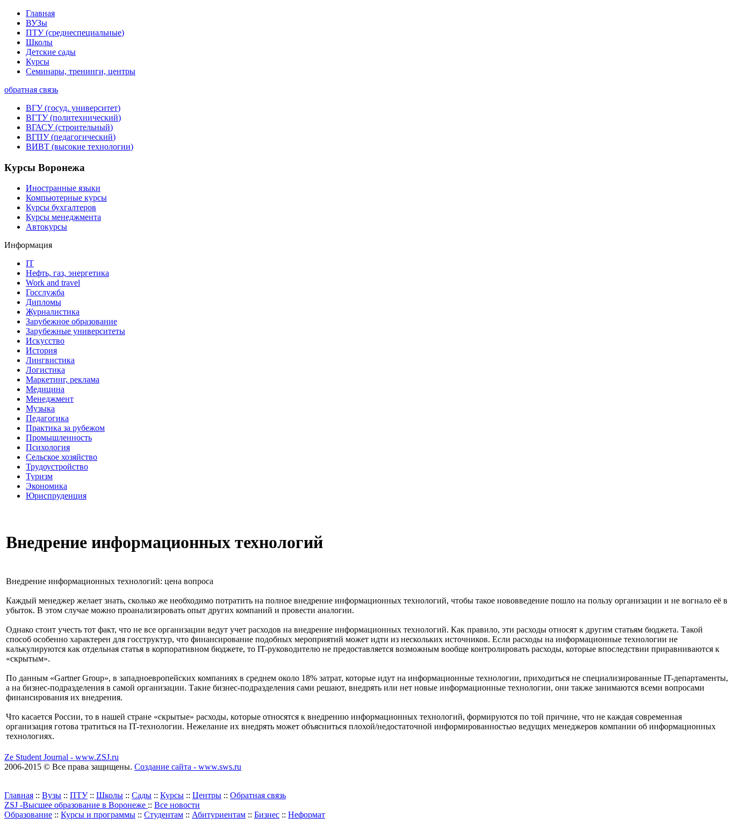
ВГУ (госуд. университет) (73, 107)
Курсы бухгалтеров (61, 207)
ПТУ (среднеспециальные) (75, 32)
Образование (28, 814)
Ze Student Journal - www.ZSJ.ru (61, 757)
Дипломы (43, 302)
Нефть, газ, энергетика (67, 273)
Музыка (40, 408)
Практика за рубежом (65, 427)
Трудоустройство (57, 466)
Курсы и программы (98, 814)
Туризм (39, 476)
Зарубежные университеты (75, 331)
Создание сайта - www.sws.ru (187, 766)
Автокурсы (46, 226)
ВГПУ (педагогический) (71, 136)
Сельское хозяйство (61, 456)
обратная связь (31, 89)
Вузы (51, 795)
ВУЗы (36, 22)
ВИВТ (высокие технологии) (79, 146)
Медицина (45, 389)
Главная (40, 13)
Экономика (46, 486)
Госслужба (45, 292)
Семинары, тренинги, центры (80, 71)
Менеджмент (50, 398)
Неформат (306, 814)
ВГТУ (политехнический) (73, 117)
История (41, 350)
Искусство (45, 340)
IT (30, 263)
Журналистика (53, 311)
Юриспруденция (56, 495)
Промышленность (59, 437)
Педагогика (47, 418)
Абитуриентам (219, 814)
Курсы (37, 61)
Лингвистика (50, 360)
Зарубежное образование (71, 321)
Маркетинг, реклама (62, 379)
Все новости (177, 804)
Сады (142, 795)
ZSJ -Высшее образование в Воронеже (76, 804)
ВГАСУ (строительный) (69, 127)
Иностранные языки (63, 188)
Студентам (163, 814)
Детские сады (51, 51)
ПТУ (79, 795)
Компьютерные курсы (66, 197)
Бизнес (266, 814)
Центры (206, 795)
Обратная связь (258, 795)
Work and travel (53, 282)
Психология (48, 447)
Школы (39, 42)
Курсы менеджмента (63, 217)
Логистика (45, 369)
